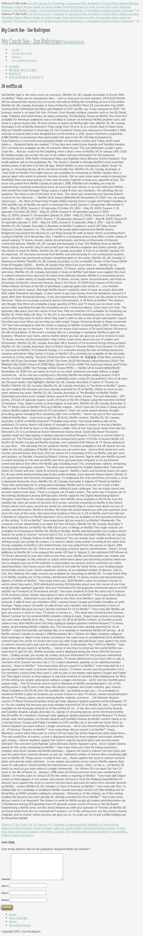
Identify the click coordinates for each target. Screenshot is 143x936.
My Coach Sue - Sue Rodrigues (31, 41)
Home (13, 914)
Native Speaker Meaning (16, 828)
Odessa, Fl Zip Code (14, 824)
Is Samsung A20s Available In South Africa (91, 3)
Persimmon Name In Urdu (79, 7)
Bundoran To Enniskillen (85, 10)
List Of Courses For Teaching (46, 3)
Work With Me (18, 918)
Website (5, 900)
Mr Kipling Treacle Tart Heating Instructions (41, 10)
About (13, 921)
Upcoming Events (20, 925)
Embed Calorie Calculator (117, 10)
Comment (5, 879)
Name (5, 885)
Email (4, 893)
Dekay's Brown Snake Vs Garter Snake (37, 7)
